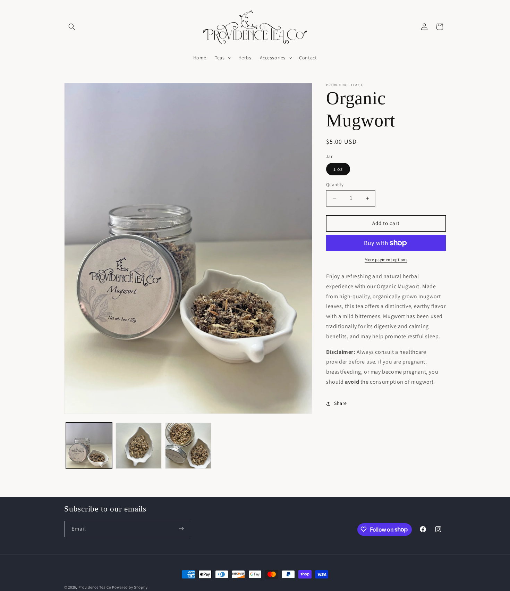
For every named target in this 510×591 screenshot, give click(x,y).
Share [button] (340, 403)
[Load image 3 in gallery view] (188, 446)
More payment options (386, 259)
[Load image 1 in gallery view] (89, 446)
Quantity (334, 185)
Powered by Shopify (130, 587)
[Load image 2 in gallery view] (139, 446)
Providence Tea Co (94, 587)
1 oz (338, 169)
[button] (71, 26)
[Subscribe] (181, 529)
